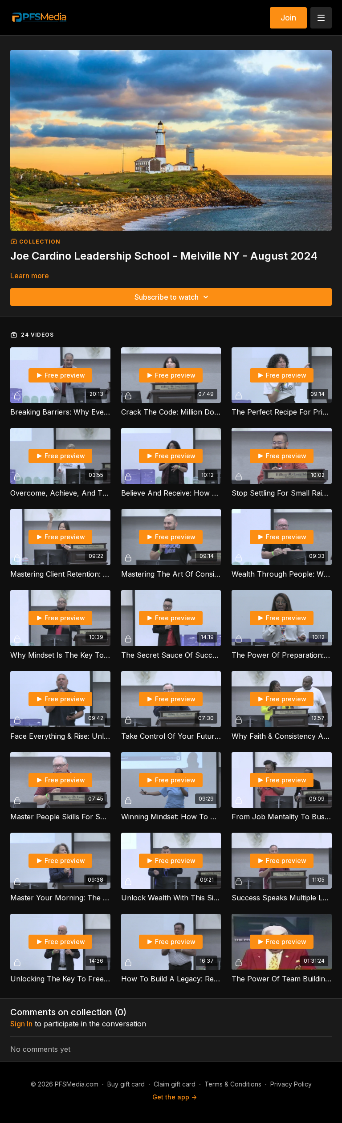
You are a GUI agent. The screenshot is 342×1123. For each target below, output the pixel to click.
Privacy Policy (291, 1084)
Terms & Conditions (232, 1084)
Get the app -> (174, 1097)
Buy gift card (126, 1084)
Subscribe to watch (166, 297)
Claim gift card (174, 1084)
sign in (21, 1023)
